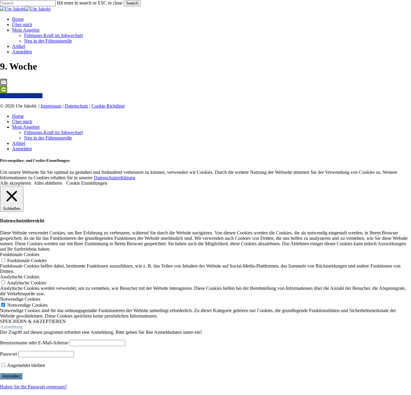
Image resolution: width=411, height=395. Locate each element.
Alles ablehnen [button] (48, 183)
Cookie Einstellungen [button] (86, 183)
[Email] (205, 82)
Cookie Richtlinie (108, 105)
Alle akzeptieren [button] (15, 183)
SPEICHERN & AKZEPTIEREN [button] (33, 321)
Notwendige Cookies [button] (20, 299)
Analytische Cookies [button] (19, 276)
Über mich (22, 121)
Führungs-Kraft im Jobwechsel (53, 132)
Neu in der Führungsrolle (48, 137)
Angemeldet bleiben (25, 365)
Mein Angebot (25, 127)
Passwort (8, 353)
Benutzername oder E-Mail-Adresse (34, 342)
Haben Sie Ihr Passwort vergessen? (33, 386)
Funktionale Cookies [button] (19, 254)
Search (132, 3)
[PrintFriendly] (205, 89)
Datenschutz (76, 105)
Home (18, 116)
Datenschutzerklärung (114, 177)
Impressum (51, 105)
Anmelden (22, 148)
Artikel (18, 143)
